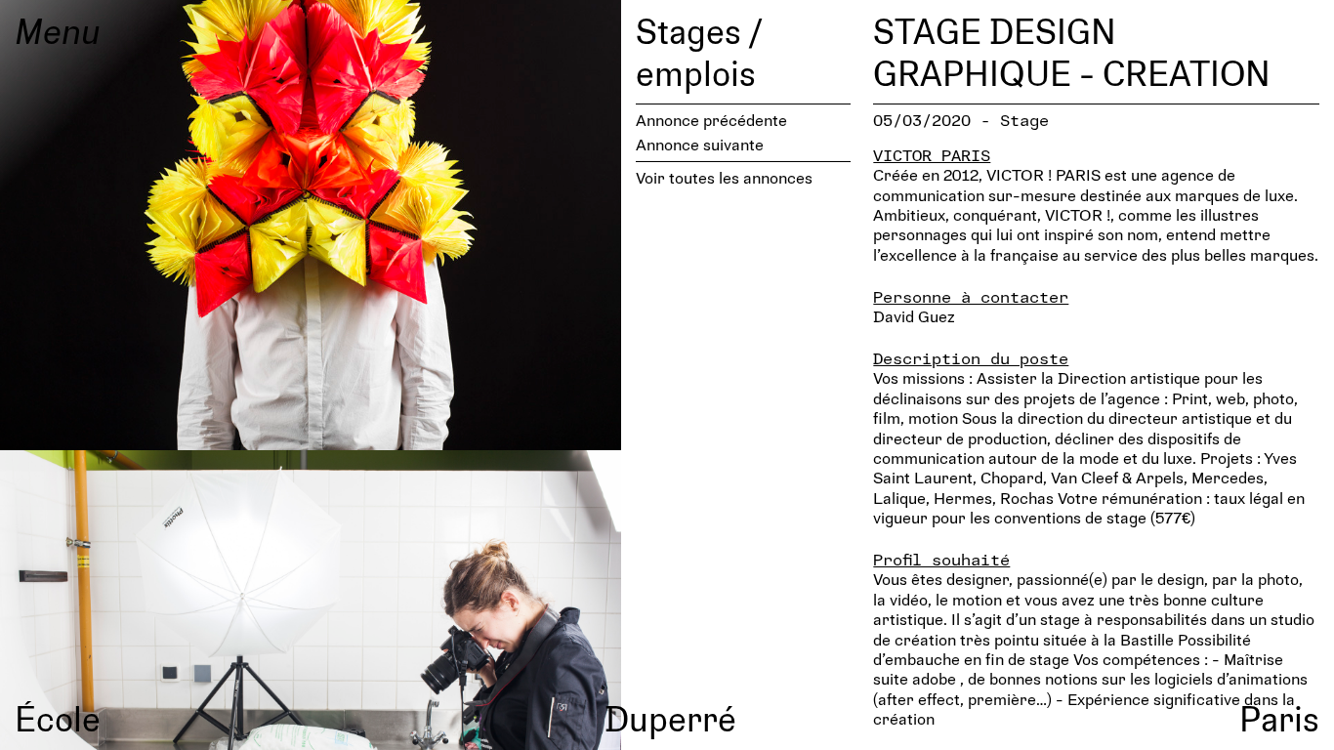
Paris (1279, 717)
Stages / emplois (699, 51)
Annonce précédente (711, 119)
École (58, 717)
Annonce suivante (700, 144)
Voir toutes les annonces (724, 177)
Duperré (670, 717)
